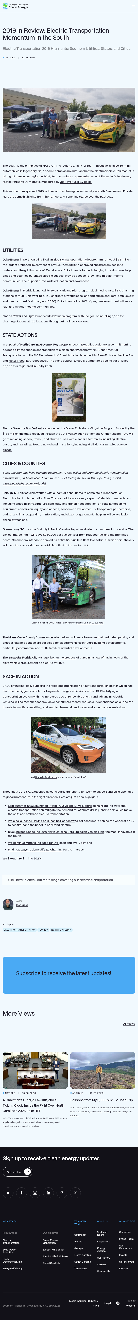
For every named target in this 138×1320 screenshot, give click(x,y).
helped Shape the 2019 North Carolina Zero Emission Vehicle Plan (60, 832)
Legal (107, 1303)
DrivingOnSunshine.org (46, 777)
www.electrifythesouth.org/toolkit (24, 483)
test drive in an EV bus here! (90, 622)
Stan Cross (22, 904)
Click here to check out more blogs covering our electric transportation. (61, 880)
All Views (129, 1024)
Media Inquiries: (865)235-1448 (84, 1303)
